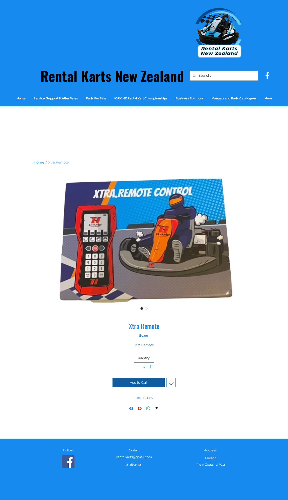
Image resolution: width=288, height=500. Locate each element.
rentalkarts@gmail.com (134, 457)
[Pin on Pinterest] (139, 408)
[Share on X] (157, 408)
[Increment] (151, 367)
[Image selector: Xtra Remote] (142, 308)
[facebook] (267, 75)
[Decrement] (137, 367)
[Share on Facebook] (131, 408)
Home (39, 162)
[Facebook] (68, 461)
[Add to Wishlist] (171, 382)
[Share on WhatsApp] (148, 408)
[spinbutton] (144, 367)
